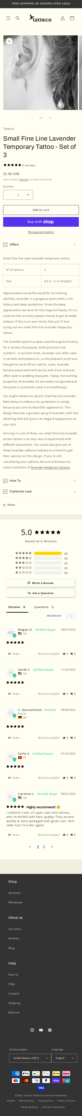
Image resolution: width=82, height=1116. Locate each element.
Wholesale (15, 902)
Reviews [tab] (14, 607)
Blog (11, 948)
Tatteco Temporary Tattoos (39, 1095)
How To (13, 974)
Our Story (14, 929)
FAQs (11, 984)
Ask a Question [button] (43, 593)
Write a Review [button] (43, 583)
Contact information (53, 1106)
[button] (8, 18)
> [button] (52, 846)
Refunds (14, 1012)
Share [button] (11, 505)
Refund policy (26, 1100)
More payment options (41, 231)
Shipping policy (29, 1106)
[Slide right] (50, 118)
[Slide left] (31, 118)
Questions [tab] (41, 607)
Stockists (14, 893)
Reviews (13, 938)
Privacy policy (46, 1100)
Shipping (23, 179)
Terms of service (66, 1100)
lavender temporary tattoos (50, 467)
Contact (13, 993)
